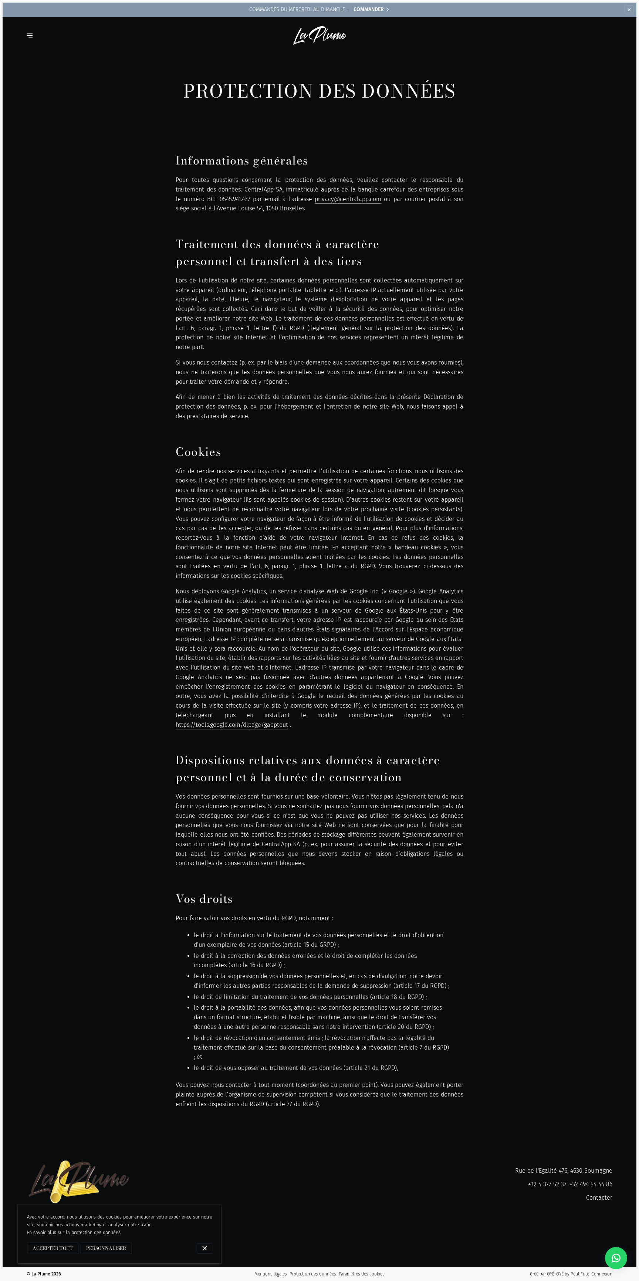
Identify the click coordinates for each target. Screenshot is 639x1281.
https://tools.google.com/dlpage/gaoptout (232, 724)
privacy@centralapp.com (348, 199)
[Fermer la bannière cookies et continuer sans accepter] (205, 1248)
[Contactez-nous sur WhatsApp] (616, 1258)
